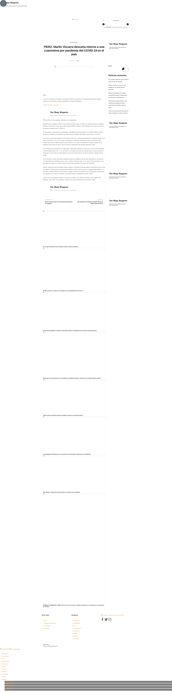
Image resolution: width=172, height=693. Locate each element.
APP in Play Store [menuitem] (9, 689)
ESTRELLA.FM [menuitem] (8, 684)
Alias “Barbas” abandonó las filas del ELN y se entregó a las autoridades (61, 492)
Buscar (110, 66)
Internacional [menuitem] (5, 656)
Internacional (74, 42)
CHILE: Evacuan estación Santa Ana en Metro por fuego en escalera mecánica (63, 415)
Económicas (77, 631)
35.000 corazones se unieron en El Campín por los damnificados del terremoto (63, 290)
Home (45, 620)
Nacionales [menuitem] (5, 653)
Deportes (76, 636)
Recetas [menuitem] (4, 669)
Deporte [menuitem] (4, 671)
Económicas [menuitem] (5, 664)
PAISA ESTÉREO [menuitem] (9, 687)
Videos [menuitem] (4, 666)
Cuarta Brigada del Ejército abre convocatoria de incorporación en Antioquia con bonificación (67, 454)
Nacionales (76, 620)
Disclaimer (46, 628)
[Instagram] (110, 619)
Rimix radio (46, 644)
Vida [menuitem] (3, 658)
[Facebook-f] (102, 619)
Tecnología (76, 638)
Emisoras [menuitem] (4, 679)
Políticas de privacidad (49, 623)
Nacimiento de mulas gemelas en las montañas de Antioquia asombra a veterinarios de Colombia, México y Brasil (72, 378)
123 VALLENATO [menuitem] (9, 682)
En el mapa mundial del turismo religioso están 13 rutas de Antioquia (60, 246)
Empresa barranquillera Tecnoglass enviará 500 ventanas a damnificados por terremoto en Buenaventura (70, 330)
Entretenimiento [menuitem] (6, 661)
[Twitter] (106, 619)
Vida (75, 625)
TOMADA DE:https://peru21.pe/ (51, 105)
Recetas (76, 633)
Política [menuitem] (4, 676)
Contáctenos (47, 625)
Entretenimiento (77, 628)
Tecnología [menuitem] (5, 674)
